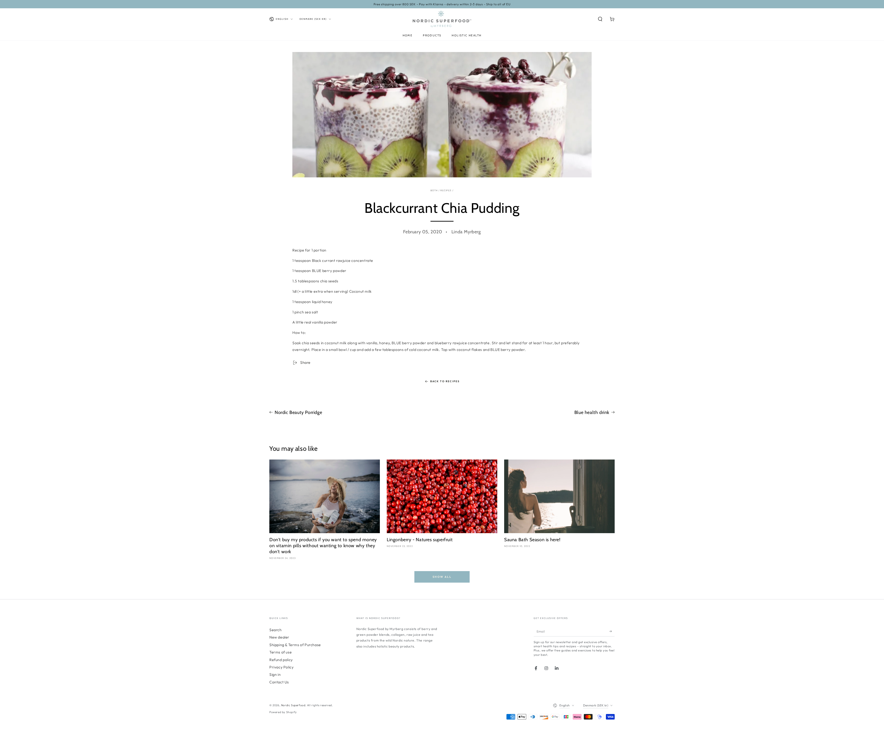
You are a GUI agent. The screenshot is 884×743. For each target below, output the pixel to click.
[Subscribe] (612, 631)
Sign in (275, 674)
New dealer (279, 637)
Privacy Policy (281, 667)
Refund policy (281, 659)
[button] (600, 19)
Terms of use (280, 652)
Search (275, 629)
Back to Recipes (445, 381)
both (434, 190)
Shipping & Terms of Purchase (295, 644)
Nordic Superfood (293, 705)
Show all (442, 576)
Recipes (445, 190)
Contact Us (279, 682)
